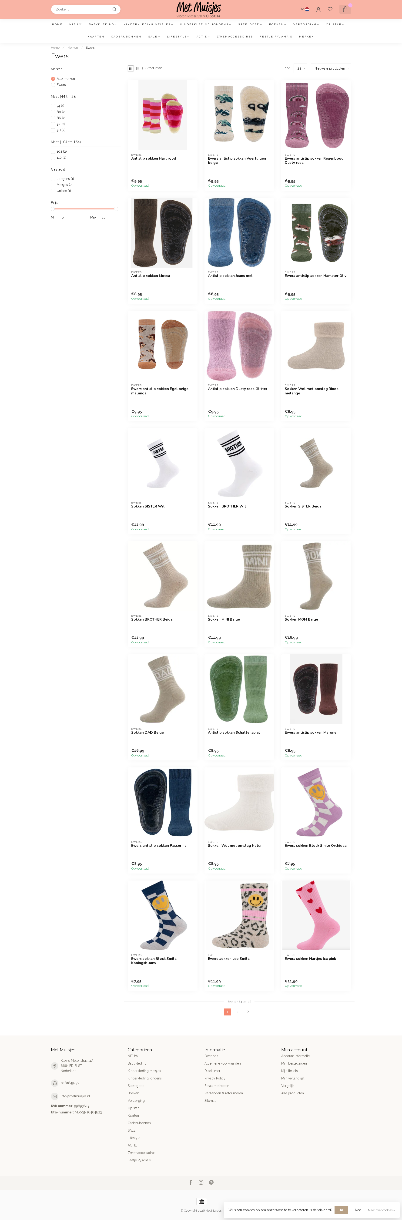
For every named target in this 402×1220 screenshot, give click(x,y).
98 (61, 130)
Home (57, 24)
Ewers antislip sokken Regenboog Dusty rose (314, 160)
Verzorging (305, 24)
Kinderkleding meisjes (147, 24)
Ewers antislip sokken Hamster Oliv (315, 276)
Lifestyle (177, 36)
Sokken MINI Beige (224, 619)
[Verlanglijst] (330, 9)
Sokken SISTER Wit (148, 506)
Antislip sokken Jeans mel (230, 276)
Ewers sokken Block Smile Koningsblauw (154, 961)
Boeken (276, 24)
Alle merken (66, 79)
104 (62, 151)
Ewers (90, 47)
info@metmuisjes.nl (75, 1096)
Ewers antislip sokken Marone (310, 732)
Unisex (64, 191)
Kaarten (96, 36)
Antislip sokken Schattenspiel (234, 732)
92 (61, 124)
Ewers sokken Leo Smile (229, 959)
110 (61, 157)
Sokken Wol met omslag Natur (235, 846)
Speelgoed (249, 24)
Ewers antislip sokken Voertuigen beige (237, 160)
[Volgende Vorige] (248, 1011)
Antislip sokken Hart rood (153, 158)
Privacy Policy (214, 1078)
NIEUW (75, 24)
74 (60, 106)
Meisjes (65, 185)
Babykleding (101, 24)
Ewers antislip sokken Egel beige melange (159, 391)
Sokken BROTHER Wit (227, 506)
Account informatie (295, 1056)
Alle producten (292, 1093)
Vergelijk (287, 1086)
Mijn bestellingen (294, 1063)
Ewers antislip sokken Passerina (159, 846)
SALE (152, 36)
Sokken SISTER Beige (303, 506)
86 (61, 118)
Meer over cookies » (381, 1210)
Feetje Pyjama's (276, 36)
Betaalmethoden (216, 1086)
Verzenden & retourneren (223, 1093)
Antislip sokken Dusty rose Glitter (237, 389)
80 (61, 112)
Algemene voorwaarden (222, 1063)
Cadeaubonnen (126, 36)
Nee (358, 1210)
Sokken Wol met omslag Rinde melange (311, 391)
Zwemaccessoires (235, 36)
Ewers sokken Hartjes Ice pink (310, 959)
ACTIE (202, 36)
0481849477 (70, 1083)
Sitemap (210, 1100)
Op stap (334, 24)
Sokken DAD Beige (147, 732)
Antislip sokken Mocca (150, 276)
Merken (306, 36)
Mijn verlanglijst (292, 1078)
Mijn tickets (289, 1071)
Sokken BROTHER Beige (152, 619)
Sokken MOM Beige (301, 619)
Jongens (65, 179)
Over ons (211, 1056)
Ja (341, 1210)
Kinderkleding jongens (204, 24)
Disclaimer (212, 1071)
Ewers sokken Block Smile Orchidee (316, 846)
